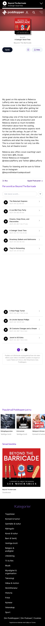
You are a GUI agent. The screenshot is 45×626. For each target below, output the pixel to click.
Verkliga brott (11, 543)
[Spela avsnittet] (6, 202)
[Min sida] (26, 12)
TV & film (9, 560)
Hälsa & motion (12, 583)
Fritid (7, 597)
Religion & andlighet (9, 549)
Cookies (37, 618)
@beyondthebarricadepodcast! (16, 172)
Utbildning (10, 556)
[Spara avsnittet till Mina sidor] (28, 49)
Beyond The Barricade (22, 43)
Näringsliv (9, 528)
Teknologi (9, 578)
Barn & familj (11, 538)
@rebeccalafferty (10, 160)
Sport (7, 612)
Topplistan (10, 514)
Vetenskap (10, 607)
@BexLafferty (36, 160)
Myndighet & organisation (11, 572)
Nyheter (8, 602)
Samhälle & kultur (13, 523)
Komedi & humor (12, 519)
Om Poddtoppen (11, 618)
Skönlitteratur (11, 588)
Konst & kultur (11, 533)
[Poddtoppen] (13, 12)
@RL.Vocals (18, 155)
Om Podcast (26, 618)
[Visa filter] (40, 194)
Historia (8, 593)
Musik (7, 565)
